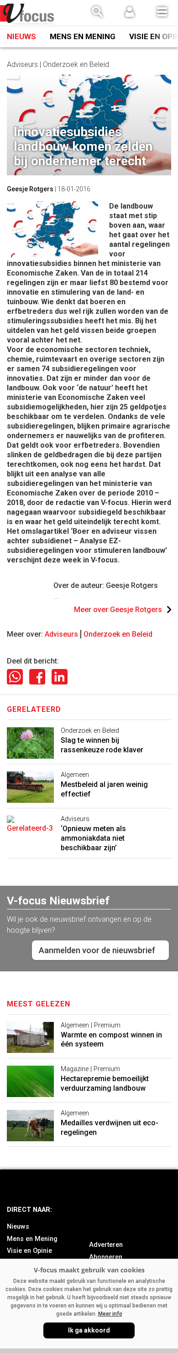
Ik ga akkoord (89, 1330)
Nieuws (21, 36)
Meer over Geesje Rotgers (118, 609)
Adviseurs (61, 634)
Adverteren (106, 1245)
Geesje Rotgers (30, 189)
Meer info (110, 1314)
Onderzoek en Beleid (118, 634)
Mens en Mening (82, 36)
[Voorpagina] (27, 14)
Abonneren (105, 1257)
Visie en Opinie (29, 1251)
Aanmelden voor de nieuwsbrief (97, 950)
